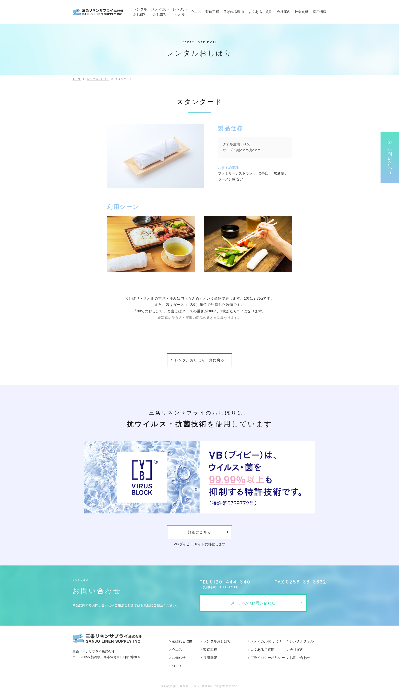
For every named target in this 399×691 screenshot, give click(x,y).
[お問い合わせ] (390, 157)
